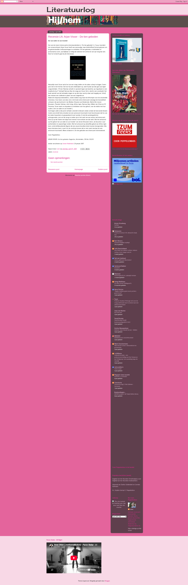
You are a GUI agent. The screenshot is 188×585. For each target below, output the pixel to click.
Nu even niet (118, 312)
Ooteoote (117, 231)
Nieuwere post (53, 169)
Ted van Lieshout (120, 258)
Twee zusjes (118, 369)
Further (116, 225)
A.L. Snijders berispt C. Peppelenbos (123, 490)
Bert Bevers (118, 241)
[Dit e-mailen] (81, 149)
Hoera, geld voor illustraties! (123, 260)
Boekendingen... (120, 392)
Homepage (79, 169)
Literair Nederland (67, 143)
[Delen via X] (85, 149)
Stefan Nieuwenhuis (121, 328)
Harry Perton (118, 289)
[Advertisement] (124, 201)
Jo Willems (118, 353)
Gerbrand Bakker (120, 266)
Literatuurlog (71, 9)
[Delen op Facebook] (87, 149)
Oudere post (103, 169)
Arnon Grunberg (120, 223)
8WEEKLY (117, 336)
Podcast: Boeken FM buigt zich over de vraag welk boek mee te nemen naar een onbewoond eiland (126, 303)
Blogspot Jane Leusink (122, 375)
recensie (55, 152)
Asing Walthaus (119, 282)
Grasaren (117, 268)
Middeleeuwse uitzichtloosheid (123, 338)
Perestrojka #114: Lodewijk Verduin (125, 275)
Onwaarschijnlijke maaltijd (122, 242)
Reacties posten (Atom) (82, 175)
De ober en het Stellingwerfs (123, 283)
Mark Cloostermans (121, 344)
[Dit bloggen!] (83, 149)
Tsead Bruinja (118, 318)
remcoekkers (118, 367)
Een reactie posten (57, 162)
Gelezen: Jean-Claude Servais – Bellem (125, 330)
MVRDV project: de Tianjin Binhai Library (126, 394)
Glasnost (117, 274)
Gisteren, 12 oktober (120, 376)
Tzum (116, 299)
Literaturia (118, 383)
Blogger (107, 581)
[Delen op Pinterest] (89, 149)
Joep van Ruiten (119, 311)
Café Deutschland (120, 248)
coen (58, 149)
